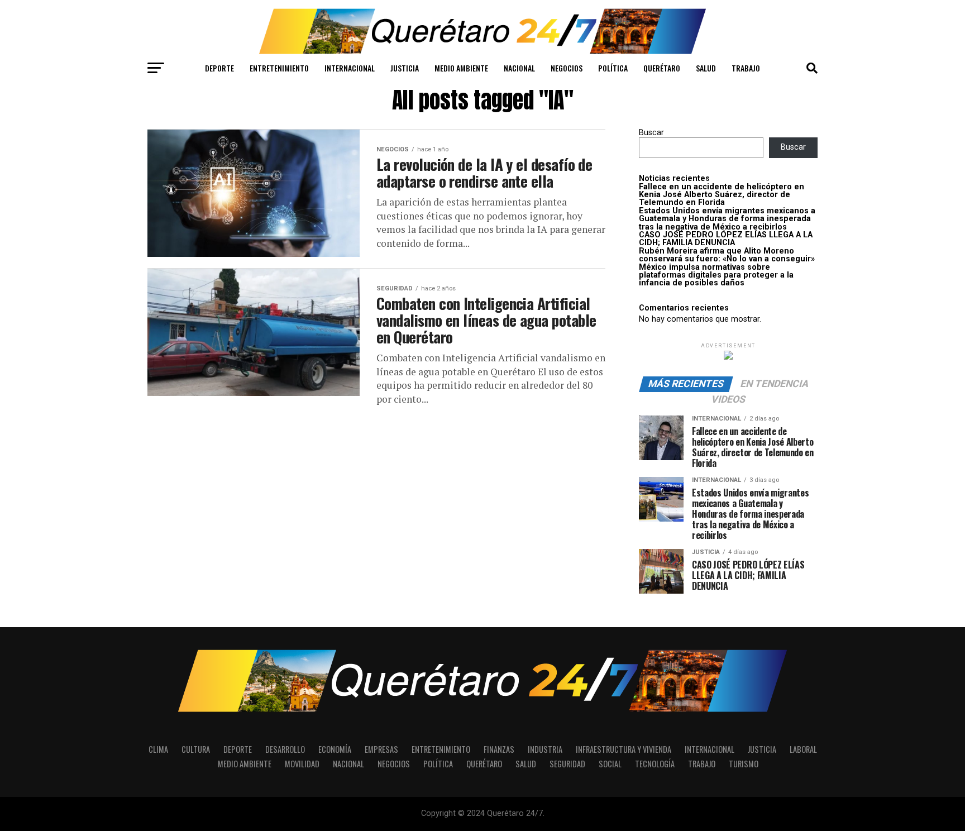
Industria (545, 749)
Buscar (651, 132)
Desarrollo (285, 749)
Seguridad (567, 764)
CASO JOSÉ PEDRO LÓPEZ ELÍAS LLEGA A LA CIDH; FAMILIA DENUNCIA (726, 238)
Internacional (349, 68)
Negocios (566, 68)
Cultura (195, 749)
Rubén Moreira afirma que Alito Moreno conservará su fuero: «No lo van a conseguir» (727, 255)
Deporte (219, 68)
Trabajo (746, 68)
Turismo (743, 764)
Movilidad (302, 764)
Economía (334, 749)
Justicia (404, 68)
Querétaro (661, 68)
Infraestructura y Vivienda (623, 749)
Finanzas (499, 749)
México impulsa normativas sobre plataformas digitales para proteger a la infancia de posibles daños (716, 275)
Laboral (803, 749)
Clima (158, 749)
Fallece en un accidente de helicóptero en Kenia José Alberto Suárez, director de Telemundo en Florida (721, 195)
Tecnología (655, 764)
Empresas (381, 749)
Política (613, 68)
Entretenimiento (279, 68)
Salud (706, 68)
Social (610, 764)
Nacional (519, 68)
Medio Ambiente (461, 68)
